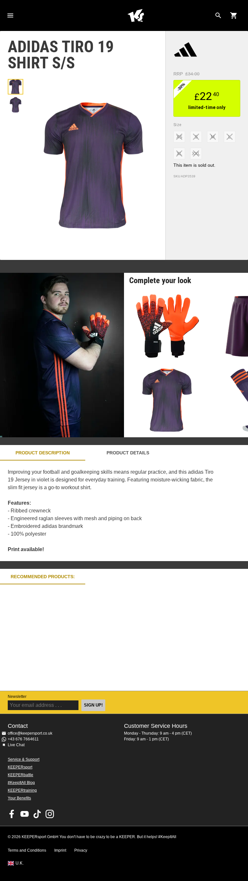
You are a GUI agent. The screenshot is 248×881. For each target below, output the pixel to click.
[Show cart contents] (233, 15)
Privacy (80, 850)
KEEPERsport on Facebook (12, 814)
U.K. (20, 863)
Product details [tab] (128, 452)
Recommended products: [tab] (43, 576)
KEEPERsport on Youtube (24, 814)
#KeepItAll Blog (21, 782)
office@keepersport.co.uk (30, 733)
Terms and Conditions (27, 850)
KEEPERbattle (20, 775)
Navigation (10, 15)
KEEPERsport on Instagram (50, 814)
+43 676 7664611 (23, 739)
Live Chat (16, 745)
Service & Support (23, 759)
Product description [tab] (43, 452)
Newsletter (17, 696)
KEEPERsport (20, 767)
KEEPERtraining (22, 790)
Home (135, 15)
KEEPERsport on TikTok (37, 814)
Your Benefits (19, 798)
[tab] (15, 86)
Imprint (60, 850)
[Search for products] (218, 15)
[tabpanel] (113, 510)
